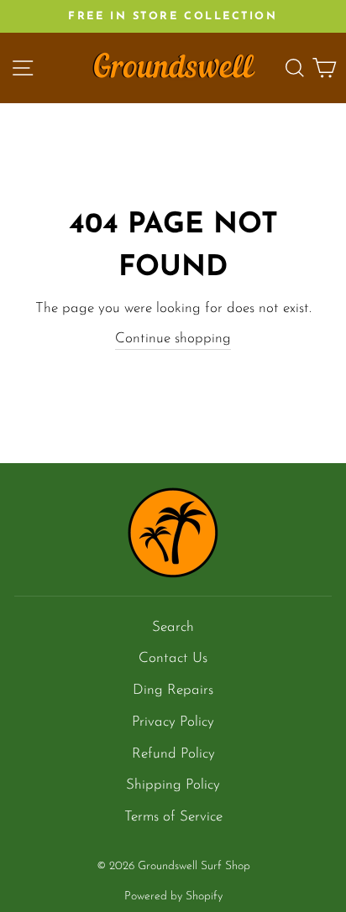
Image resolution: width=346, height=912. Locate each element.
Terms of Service (173, 817)
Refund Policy (173, 754)
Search (173, 627)
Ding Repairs (173, 690)
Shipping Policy (173, 785)
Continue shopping (173, 338)
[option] (173, 16)
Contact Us (173, 658)
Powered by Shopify (173, 896)
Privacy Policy (173, 722)
